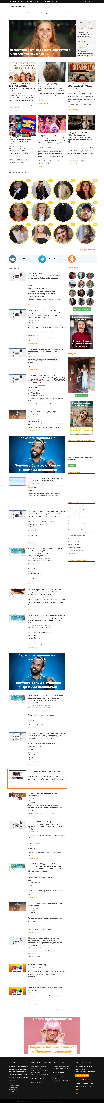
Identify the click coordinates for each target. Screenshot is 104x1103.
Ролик (62, 784)
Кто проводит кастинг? (74, 515)
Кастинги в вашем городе (38, 1068)
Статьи (77, 13)
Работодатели (38, 1)
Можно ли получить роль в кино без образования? (81, 532)
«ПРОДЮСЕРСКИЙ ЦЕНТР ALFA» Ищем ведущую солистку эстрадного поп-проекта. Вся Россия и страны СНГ (80, 137)
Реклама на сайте (13, 1087)
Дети (11, 107)
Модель (11, 105)
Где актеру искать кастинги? (75, 550)
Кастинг (41, 97)
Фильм (84, 104)
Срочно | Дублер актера (48, 83)
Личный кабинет (89, 13)
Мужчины (59, 97)
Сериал (43, 366)
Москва (17, 105)
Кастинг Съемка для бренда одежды (44, 411)
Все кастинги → (60, 1009)
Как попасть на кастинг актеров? (76, 523)
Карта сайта (12, 1091)
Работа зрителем (14, 162)
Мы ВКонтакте (25, 259)
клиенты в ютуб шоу (37, 965)
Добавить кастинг (82, 47)
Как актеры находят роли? (75, 529)
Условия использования (38, 1101)
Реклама (31, 894)
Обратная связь (13, 1089)
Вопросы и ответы (14, 1085)
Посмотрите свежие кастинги (85, 28)
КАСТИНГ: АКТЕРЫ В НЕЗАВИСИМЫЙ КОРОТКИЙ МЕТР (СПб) (80, 85)
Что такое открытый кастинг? (75, 512)
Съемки (27, 159)
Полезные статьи (48, 1)
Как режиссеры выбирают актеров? (77, 520)
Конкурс (16, 107)
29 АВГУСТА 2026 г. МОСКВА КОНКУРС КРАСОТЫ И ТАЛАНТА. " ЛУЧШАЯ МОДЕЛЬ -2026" (22, 87)
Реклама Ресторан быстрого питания (44, 771)
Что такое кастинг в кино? (75, 517)
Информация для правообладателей (54, 1101)
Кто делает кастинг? (73, 541)
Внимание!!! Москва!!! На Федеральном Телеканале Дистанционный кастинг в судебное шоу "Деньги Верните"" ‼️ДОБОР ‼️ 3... (46, 825)
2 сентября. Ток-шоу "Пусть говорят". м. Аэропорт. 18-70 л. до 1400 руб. (45, 479)
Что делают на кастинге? (74, 547)
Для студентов (86, 157)
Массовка (12, 159)
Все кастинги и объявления (38, 1066)
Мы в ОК (86, 259)
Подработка (20, 159)
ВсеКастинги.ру (19, 6)
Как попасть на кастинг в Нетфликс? (77, 509)
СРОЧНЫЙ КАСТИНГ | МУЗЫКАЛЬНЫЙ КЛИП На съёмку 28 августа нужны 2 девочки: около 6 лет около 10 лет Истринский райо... (45, 552)
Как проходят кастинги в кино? (76, 506)
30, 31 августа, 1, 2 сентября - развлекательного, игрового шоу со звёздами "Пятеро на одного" (21, 140)
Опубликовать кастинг (37, 1072)
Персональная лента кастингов (39, 1070)
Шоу (70, 160)
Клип (40, 160)
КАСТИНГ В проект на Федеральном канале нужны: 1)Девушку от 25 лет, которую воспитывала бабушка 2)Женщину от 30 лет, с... (46, 276)
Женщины (24, 105)
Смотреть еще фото (81, 395)
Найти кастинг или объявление (39, 1074)
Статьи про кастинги (36, 1082)
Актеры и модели (29, 1)
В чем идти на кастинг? (74, 538)
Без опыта (71, 104)
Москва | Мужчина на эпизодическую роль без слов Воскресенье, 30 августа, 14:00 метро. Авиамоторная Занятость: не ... (46, 513)
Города (68, 13)
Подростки (32, 105)
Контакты (67, 1101)
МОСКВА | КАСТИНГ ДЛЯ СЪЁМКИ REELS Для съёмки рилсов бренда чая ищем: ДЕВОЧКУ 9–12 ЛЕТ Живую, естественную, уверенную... (46, 699)
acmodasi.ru (53, 979)
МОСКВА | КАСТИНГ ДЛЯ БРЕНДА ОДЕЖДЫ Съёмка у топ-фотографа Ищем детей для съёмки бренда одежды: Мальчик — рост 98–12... (47, 619)
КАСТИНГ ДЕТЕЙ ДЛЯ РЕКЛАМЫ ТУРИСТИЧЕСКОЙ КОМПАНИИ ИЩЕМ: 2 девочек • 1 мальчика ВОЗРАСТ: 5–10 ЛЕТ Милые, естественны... (45, 867)
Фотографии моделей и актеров (62, 1066)
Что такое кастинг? (73, 553)
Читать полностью (13, 110)
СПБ (70, 106)
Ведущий (31, 338)
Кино (47, 97)
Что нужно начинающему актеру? (77, 526)
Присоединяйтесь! (82, 37)
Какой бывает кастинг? (74, 544)
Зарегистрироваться (81, 309)
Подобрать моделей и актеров (61, 1068)
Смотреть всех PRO (87, 250)
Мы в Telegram (55, 259)
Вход (86, 1)
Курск (36, 813)
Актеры (41, 100)
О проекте (57, 1)
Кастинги (20, 1)
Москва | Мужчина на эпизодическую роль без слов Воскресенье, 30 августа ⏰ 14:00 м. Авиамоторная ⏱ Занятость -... (46, 735)
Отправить (72, 465)
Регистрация (92, 1)
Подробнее (90, 56)
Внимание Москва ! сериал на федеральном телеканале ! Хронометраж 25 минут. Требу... (47, 351)
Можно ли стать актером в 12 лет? (76, 535)
